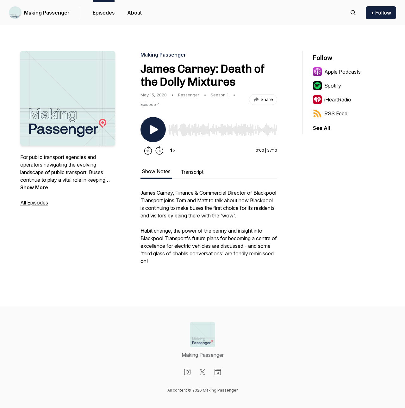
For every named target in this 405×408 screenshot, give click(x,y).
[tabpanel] (208, 230)
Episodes (104, 12)
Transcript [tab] (192, 172)
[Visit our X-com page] (202, 372)
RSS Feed (335, 113)
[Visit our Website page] (218, 372)
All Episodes (34, 202)
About (134, 12)
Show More (34, 187)
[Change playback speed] (172, 150)
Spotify (332, 85)
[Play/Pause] (153, 129)
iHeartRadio (337, 99)
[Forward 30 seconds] (159, 150)
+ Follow (381, 12)
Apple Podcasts (342, 72)
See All (321, 128)
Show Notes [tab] (156, 171)
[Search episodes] (353, 12)
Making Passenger (47, 12)
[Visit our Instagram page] (187, 372)
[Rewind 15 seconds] (148, 150)
